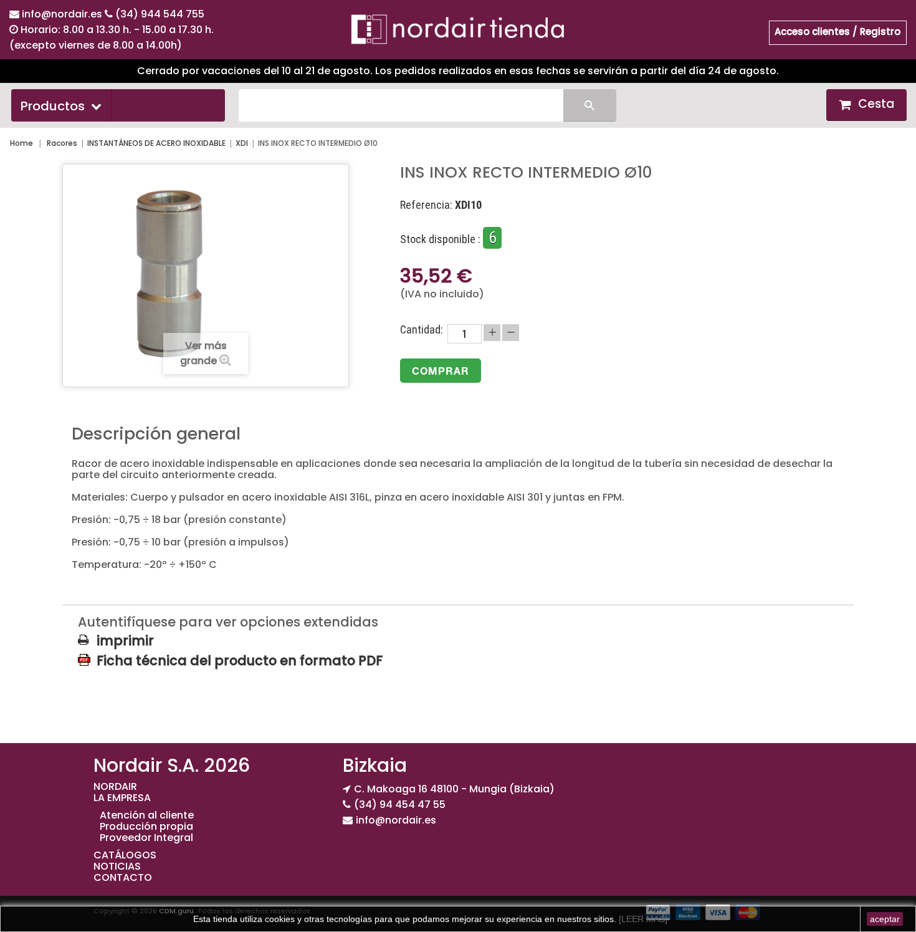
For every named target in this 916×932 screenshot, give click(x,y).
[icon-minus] (510, 332)
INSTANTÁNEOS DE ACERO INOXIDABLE (156, 143)
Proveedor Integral (146, 837)
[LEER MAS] (641, 919)
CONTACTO (122, 877)
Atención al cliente (147, 815)
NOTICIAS (117, 866)
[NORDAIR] (458, 28)
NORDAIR (115, 786)
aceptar (885, 919)
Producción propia (146, 826)
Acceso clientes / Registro (837, 31)
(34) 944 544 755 (159, 14)
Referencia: (426, 205)
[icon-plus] (492, 332)
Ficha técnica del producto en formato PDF (240, 660)
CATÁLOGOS (124, 855)
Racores (62, 143)
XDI (242, 143)
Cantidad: (421, 329)
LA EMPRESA (122, 797)
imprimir (125, 641)
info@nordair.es (63, 14)
